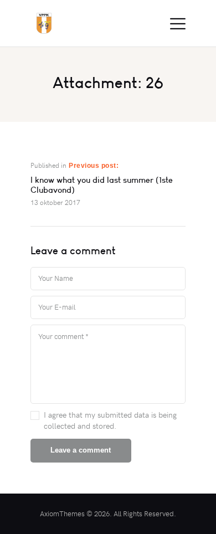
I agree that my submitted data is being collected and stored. (110, 420)
